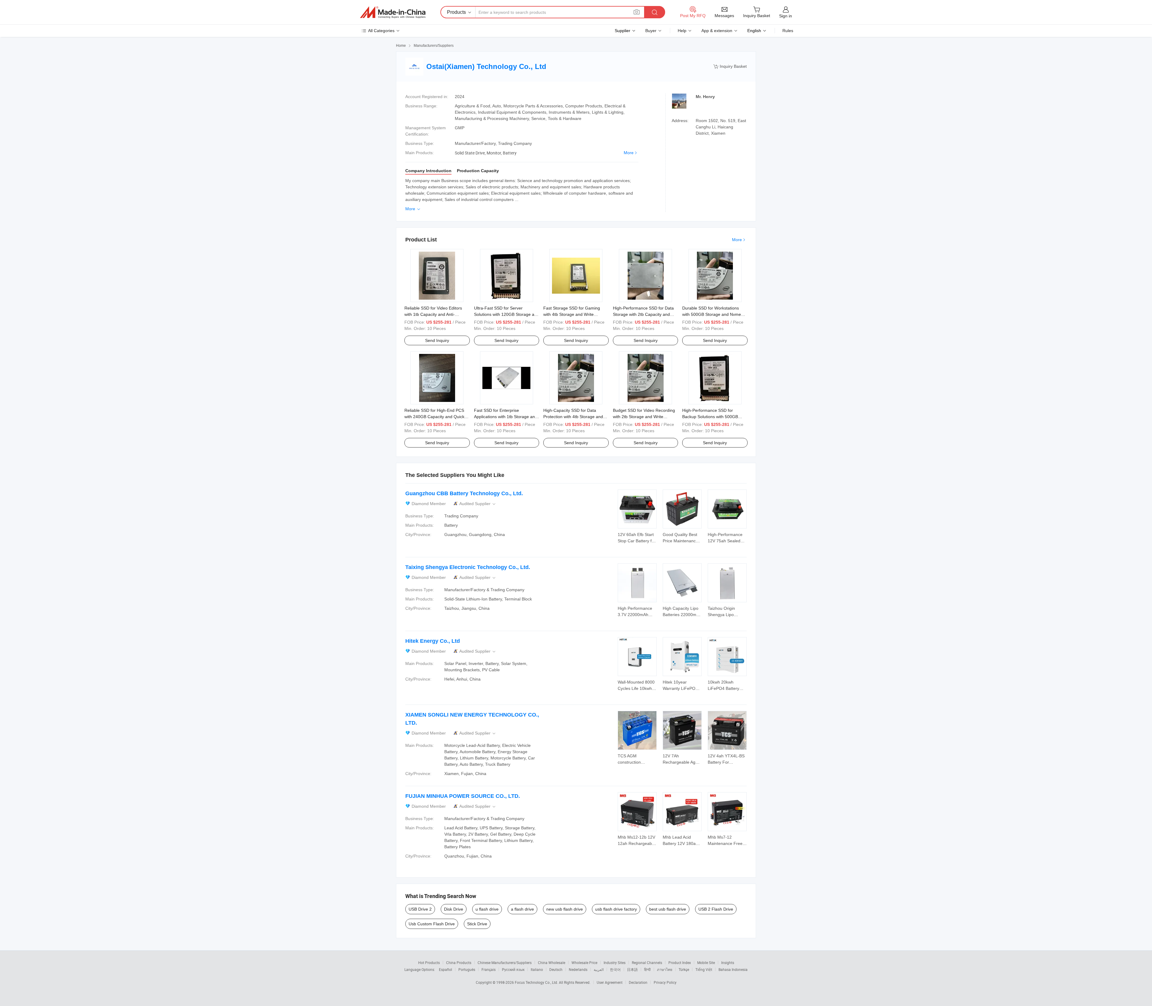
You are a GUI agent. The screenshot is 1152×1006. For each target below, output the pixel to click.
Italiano (537, 969)
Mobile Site (706, 962)
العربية (599, 969)
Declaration (638, 982)
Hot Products (429, 962)
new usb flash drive (564, 909)
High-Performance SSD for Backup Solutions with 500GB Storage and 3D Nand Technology (714, 416)
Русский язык (513, 969)
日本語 (632, 969)
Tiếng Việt (703, 969)
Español (445, 969)
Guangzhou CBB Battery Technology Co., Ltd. (464, 493)
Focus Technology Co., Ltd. (537, 982)
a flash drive (522, 909)
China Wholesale (551, 962)
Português (466, 969)
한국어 (615, 969)
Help (682, 30)
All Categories (381, 30)
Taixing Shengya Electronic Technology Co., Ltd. (467, 567)
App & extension (716, 30)
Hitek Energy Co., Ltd (432, 641)
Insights (727, 962)
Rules (787, 30)
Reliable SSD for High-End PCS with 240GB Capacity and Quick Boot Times (434, 416)
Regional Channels (647, 962)
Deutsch (555, 969)
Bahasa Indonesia (733, 969)
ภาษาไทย (664, 969)
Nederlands (578, 969)
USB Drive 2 (420, 909)
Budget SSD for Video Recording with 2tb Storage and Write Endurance (644, 416)
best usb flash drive (667, 909)
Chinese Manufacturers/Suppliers (505, 962)
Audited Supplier (477, 503)
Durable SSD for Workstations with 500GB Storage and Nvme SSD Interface (711, 314)
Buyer (650, 30)
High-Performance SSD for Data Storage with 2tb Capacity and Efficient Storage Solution (643, 314)
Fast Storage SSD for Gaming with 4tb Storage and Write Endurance (571, 314)
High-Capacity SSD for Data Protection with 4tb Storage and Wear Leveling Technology (573, 416)
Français (489, 969)
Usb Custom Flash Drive (432, 923)
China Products (458, 962)
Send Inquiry (437, 340)
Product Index (679, 962)
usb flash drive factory (616, 909)
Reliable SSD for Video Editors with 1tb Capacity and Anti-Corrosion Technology (433, 314)
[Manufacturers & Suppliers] (392, 12)
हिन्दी (647, 969)
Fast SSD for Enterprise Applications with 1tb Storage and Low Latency (505, 416)
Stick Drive (477, 923)
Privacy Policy (665, 982)
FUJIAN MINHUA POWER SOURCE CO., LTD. (462, 796)
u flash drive (487, 909)
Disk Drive (453, 909)
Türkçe (684, 969)
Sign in (785, 15)
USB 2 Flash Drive (715, 909)
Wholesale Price (584, 962)
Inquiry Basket (730, 66)
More (629, 152)
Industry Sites (615, 962)
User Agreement (609, 982)
